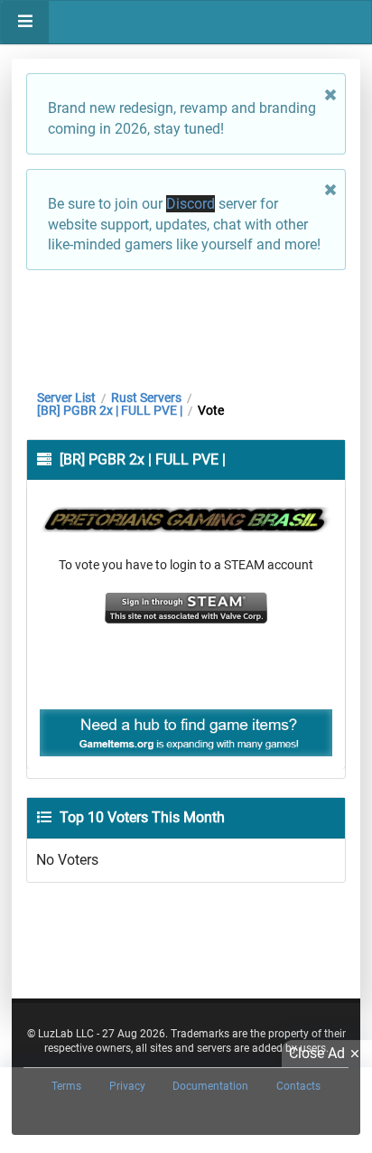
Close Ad (317, 1053)
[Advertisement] (186, 325)
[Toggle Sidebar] (25, 22)
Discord (190, 203)
